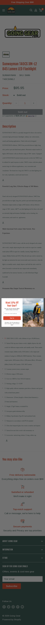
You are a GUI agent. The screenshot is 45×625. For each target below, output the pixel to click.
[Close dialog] (42, 300)
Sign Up (12, 318)
